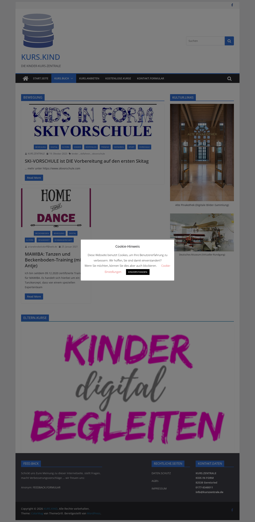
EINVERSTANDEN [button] (137, 272)
